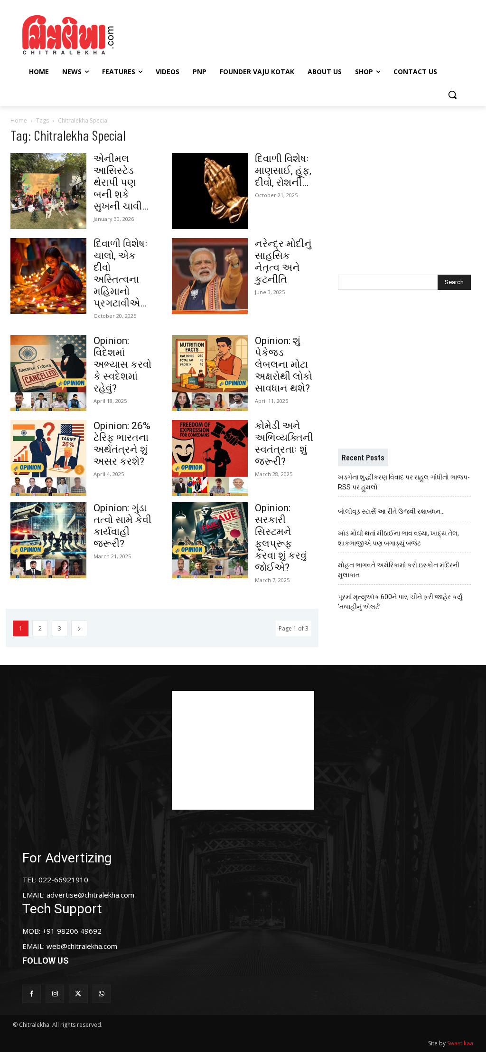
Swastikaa (460, 1043)
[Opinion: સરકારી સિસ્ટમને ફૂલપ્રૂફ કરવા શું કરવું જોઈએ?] (210, 540)
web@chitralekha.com (82, 946)
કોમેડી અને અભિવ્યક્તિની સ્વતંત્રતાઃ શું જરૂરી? (284, 443)
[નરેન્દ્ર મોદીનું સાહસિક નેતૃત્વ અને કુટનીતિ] (210, 276)
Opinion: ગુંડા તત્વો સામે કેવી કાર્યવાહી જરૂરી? (122, 525)
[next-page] (79, 628)
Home (18, 120)
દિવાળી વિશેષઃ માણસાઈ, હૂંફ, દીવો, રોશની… (283, 170)
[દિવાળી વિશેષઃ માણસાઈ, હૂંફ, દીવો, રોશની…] (210, 191)
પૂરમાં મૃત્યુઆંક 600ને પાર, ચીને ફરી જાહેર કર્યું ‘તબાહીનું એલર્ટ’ (400, 602)
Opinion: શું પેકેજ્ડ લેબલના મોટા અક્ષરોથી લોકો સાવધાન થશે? (283, 364)
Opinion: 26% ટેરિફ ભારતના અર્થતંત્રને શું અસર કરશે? (121, 443)
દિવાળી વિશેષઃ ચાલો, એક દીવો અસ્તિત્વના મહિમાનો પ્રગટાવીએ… (120, 273)
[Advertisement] (242, 33)
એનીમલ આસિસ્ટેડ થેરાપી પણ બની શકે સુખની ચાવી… (121, 182)
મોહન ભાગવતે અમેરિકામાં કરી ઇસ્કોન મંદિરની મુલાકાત (398, 570)
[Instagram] (55, 994)
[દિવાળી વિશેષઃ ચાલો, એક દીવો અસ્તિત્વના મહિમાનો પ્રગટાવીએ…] (48, 276)
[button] (452, 94)
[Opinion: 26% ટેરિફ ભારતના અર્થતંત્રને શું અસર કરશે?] (48, 458)
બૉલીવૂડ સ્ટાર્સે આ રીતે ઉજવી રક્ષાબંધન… (391, 511)
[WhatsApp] (102, 994)
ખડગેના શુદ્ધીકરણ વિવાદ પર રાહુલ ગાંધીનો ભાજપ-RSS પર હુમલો (404, 482)
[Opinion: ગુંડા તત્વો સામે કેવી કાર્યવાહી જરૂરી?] (48, 540)
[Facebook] (31, 994)
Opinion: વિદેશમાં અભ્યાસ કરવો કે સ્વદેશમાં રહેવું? (122, 364)
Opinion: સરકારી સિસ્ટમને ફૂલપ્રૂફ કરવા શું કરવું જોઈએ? (281, 537)
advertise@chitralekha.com (90, 894)
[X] (78, 994)
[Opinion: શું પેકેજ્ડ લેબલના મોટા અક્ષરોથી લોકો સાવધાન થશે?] (210, 373)
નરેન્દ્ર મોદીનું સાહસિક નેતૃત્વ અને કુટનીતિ (283, 261)
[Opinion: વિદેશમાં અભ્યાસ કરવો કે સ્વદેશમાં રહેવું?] (48, 373)
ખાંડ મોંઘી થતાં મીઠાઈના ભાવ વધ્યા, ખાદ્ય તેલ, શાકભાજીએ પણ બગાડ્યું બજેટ (398, 538)
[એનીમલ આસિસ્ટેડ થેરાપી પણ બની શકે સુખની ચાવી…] (48, 191)
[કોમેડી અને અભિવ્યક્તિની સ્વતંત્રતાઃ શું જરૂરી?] (210, 458)
